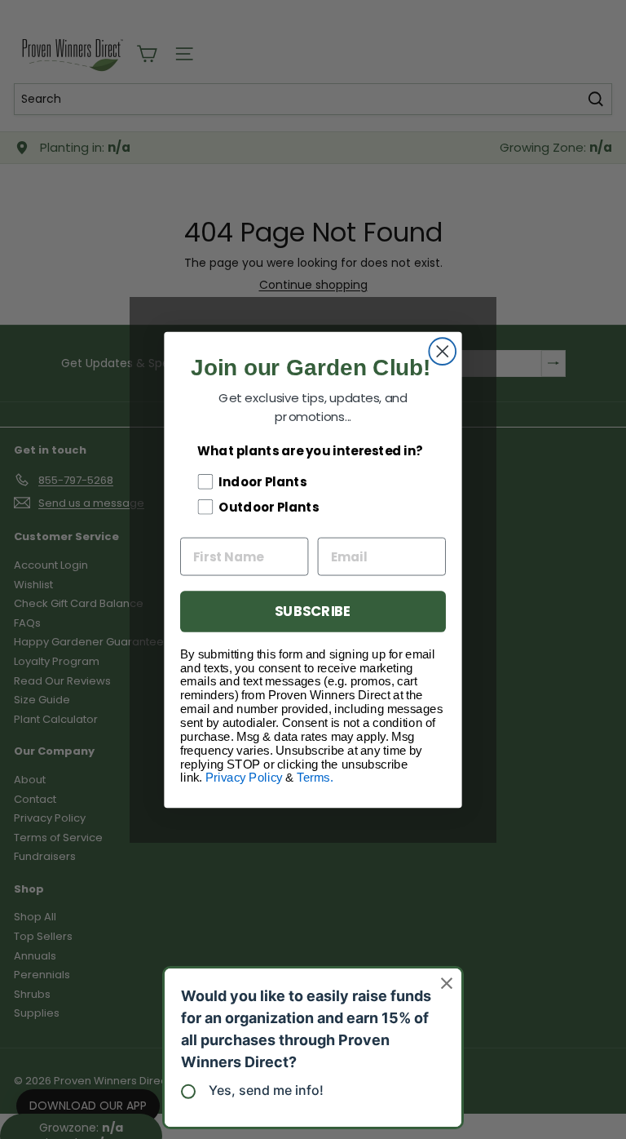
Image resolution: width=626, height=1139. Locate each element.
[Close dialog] (442, 351)
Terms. (315, 777)
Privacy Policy (244, 777)
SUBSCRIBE (313, 610)
